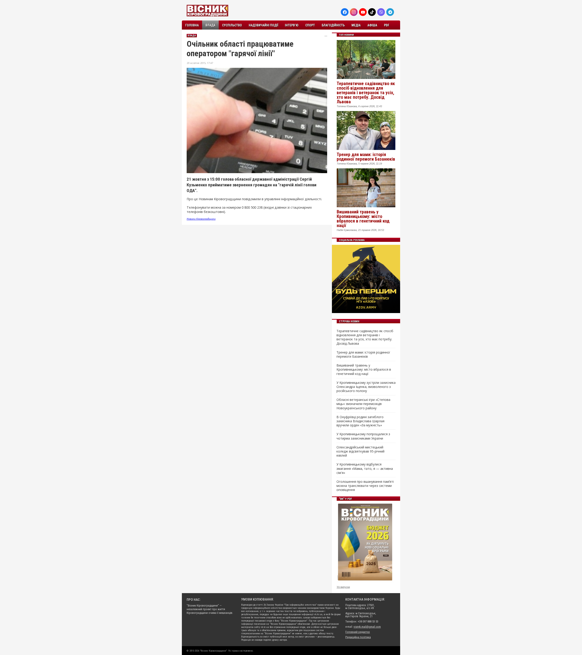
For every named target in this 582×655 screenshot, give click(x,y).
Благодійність (333, 25)
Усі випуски (343, 587)
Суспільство (232, 25)
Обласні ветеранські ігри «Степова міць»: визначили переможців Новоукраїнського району (363, 404)
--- (325, 36)
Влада (210, 25)
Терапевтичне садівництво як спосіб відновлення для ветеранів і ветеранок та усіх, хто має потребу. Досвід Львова (366, 92)
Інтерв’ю (292, 25)
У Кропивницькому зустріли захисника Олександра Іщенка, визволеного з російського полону (366, 387)
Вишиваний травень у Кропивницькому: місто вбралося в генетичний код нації (363, 218)
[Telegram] (390, 12)
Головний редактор (357, 632)
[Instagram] (354, 12)
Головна (192, 25)
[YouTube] (363, 12)
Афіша (372, 25)
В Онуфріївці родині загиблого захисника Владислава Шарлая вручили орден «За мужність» (360, 421)
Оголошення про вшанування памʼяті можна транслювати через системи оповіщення (365, 486)
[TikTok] (372, 12)
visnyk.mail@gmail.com (367, 626)
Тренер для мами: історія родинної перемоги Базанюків (366, 157)
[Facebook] (345, 12)
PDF (386, 25)
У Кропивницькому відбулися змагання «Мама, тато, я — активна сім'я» (364, 468)
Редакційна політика (358, 637)
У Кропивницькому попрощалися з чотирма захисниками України (363, 436)
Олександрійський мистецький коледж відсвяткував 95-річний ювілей (360, 451)
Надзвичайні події (263, 25)
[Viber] (381, 12)
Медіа (356, 25)
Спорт (310, 25)
